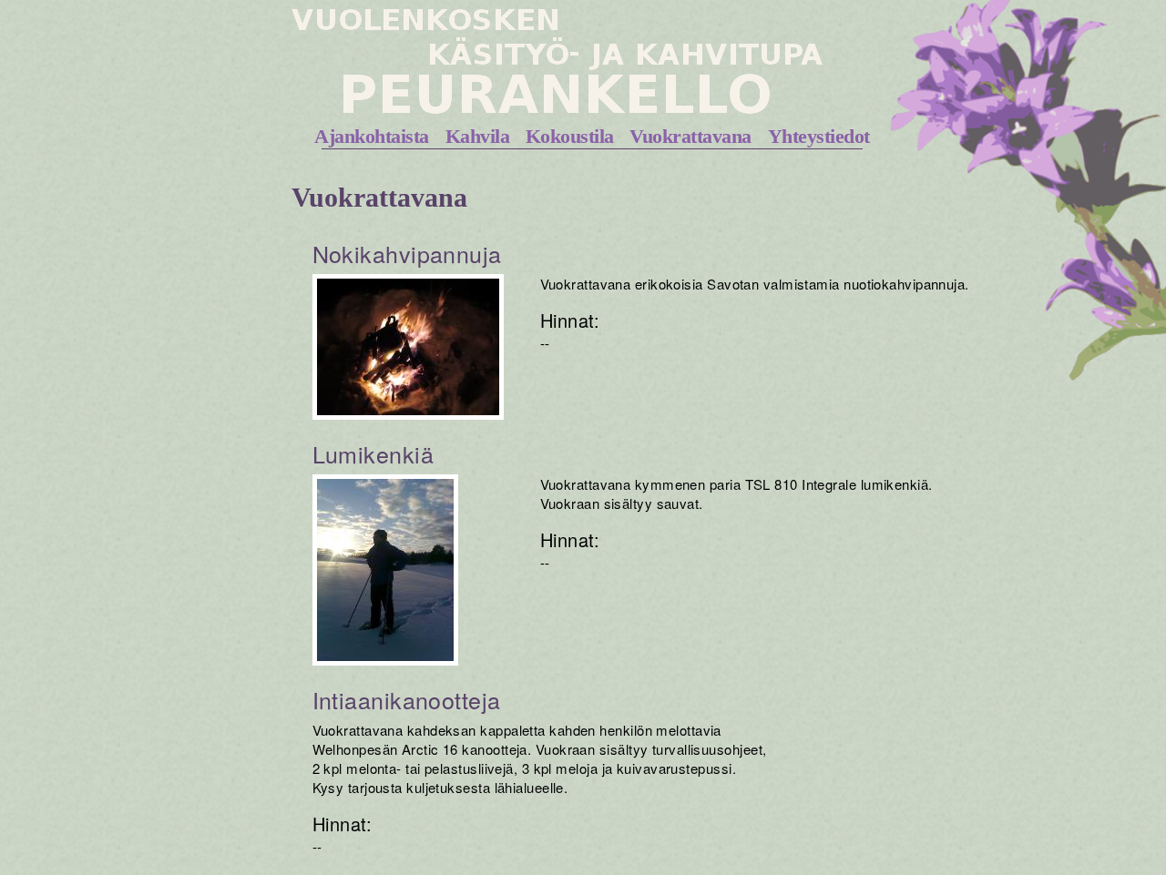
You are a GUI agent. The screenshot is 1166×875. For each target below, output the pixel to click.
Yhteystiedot (819, 136)
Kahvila (477, 136)
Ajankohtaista (371, 136)
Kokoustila (570, 136)
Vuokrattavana (690, 136)
